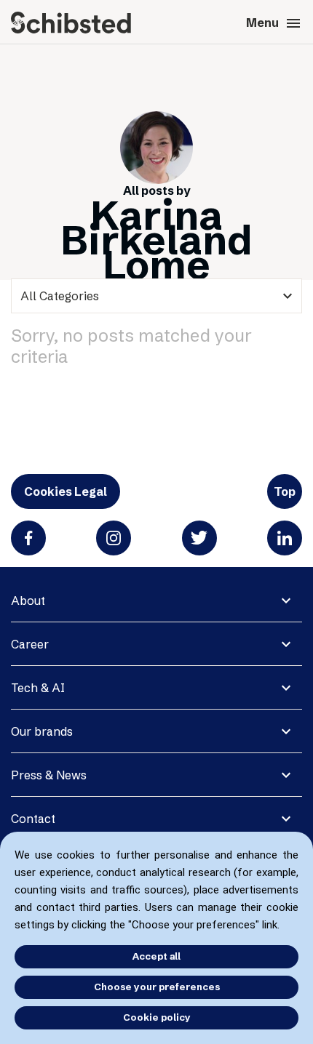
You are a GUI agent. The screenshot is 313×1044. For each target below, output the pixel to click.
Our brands (42, 731)
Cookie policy (157, 1017)
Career (30, 644)
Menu (274, 23)
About (28, 600)
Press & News (49, 775)
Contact (33, 818)
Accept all (156, 956)
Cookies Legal (65, 491)
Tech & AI (38, 687)
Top (285, 491)
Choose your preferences (157, 986)
